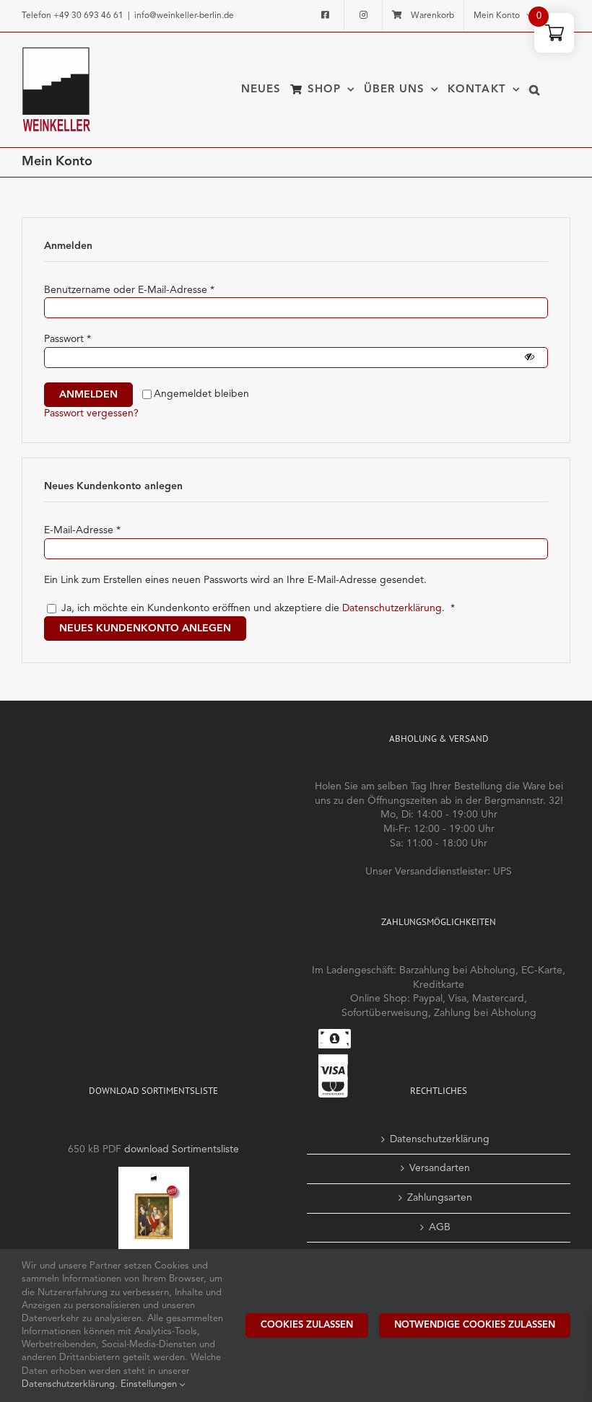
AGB (439, 1227)
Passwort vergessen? (91, 413)
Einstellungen (150, 1384)
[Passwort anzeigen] (530, 357)
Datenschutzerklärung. (71, 1384)
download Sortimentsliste (181, 1149)
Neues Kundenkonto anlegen (145, 628)
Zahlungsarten (439, 1198)
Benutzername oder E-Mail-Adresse (129, 290)
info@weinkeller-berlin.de (184, 16)
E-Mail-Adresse (82, 530)
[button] (534, 89)
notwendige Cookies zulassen (474, 1325)
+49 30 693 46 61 (88, 16)
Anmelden (88, 395)
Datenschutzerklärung (392, 608)
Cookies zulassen (307, 1325)
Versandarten (439, 1168)
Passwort (67, 339)
